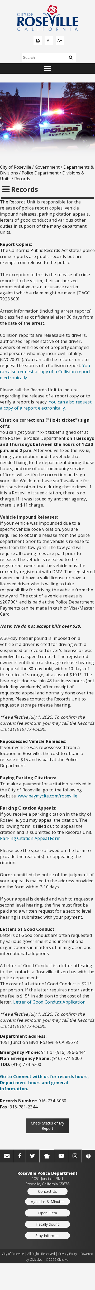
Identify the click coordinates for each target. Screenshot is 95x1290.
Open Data (47, 1212)
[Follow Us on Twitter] (32, 1156)
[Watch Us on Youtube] (61, 1156)
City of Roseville (15, 167)
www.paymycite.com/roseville (47, 796)
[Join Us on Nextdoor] (47, 1156)
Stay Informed (47, 1235)
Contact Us (47, 1191)
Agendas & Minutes (47, 1201)
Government (47, 167)
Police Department (40, 173)
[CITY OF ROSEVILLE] (47, 18)
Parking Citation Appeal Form (30, 838)
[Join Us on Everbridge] (88, 1156)
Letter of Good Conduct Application (49, 1002)
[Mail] (7, 1156)
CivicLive (36, 1259)
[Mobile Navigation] (47, 68)
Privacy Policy (67, 1254)
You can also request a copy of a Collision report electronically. (45, 372)
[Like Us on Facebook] (20, 1156)
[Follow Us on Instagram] (75, 1156)
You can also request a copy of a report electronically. (46, 405)
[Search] (71, 57)
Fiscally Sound (48, 1224)
